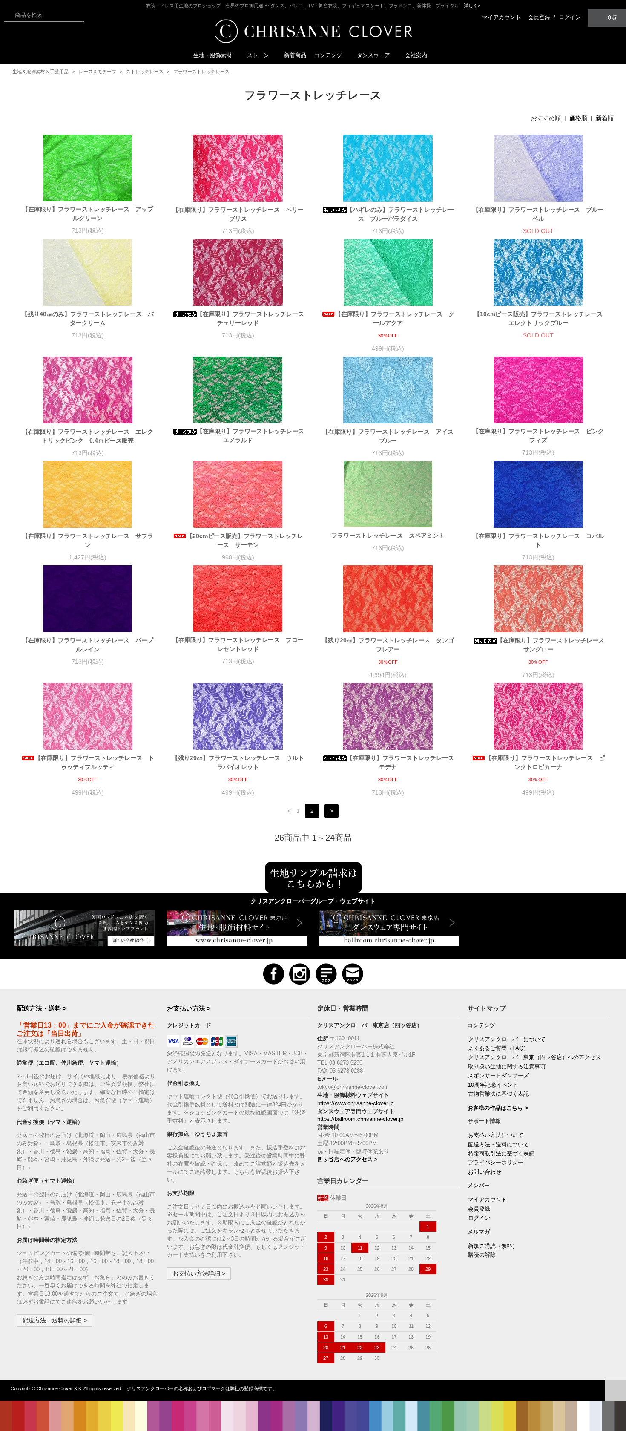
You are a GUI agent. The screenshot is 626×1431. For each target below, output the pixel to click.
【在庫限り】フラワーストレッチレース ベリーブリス (238, 214)
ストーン (258, 55)
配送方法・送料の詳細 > (54, 1320)
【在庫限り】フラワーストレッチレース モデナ (400, 762)
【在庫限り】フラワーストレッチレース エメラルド (250, 435)
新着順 (605, 118)
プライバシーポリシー (495, 1163)
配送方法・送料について (498, 1145)
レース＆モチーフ (97, 71)
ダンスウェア (373, 55)
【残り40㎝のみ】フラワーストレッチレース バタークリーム (88, 318)
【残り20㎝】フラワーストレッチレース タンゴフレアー (388, 645)
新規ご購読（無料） (493, 1246)
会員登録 (539, 17)
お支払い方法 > (189, 1008)
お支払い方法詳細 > (198, 1273)
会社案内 (416, 55)
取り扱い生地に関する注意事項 (507, 1067)
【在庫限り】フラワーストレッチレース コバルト (538, 540)
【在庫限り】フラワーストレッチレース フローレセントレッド (238, 644)
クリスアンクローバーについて (507, 1039)
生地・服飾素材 (212, 55)
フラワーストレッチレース (201, 71)
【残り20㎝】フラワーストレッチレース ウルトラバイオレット (238, 762)
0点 (612, 17)
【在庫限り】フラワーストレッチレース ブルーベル (538, 214)
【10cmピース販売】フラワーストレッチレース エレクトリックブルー (539, 318)
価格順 (578, 118)
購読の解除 (482, 1255)
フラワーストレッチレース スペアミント (391, 535)
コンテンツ (328, 55)
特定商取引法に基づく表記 (501, 1154)
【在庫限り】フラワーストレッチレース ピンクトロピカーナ (545, 762)
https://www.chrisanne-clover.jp (355, 1103)
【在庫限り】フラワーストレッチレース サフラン (87, 540)
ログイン (570, 17)
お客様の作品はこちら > (498, 1108)
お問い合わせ (484, 1172)
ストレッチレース (145, 71)
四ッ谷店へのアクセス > (347, 1160)
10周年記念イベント (493, 1085)
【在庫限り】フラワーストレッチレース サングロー (551, 645)
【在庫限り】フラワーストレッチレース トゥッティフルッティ (94, 762)
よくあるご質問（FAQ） (498, 1048)
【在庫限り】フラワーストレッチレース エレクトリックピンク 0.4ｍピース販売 (87, 436)
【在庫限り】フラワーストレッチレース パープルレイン (87, 645)
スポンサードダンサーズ (498, 1076)
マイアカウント (501, 17)
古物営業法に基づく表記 (498, 1094)
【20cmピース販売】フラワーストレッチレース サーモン (245, 540)
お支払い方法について (495, 1135)
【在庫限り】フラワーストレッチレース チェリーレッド (250, 318)
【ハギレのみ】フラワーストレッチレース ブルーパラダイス (400, 214)
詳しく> (472, 5)
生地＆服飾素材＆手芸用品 (40, 71)
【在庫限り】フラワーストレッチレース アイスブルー (388, 436)
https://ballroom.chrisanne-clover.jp (360, 1119)
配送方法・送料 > (42, 1008)
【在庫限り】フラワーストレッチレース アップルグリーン (87, 214)
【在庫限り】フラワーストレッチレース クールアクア (394, 318)
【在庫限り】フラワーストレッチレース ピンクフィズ (538, 435)
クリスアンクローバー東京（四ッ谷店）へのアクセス (534, 1057)
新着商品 (295, 55)
